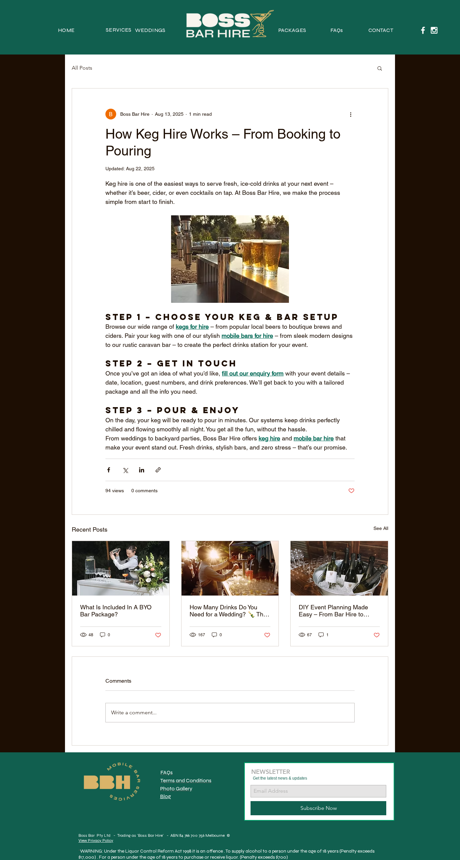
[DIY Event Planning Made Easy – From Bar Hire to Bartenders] (339, 568)
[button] (379, 68)
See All (380, 528)
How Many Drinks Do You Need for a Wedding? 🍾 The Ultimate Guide (228, 611)
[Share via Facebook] (108, 470)
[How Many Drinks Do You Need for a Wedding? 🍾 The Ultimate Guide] (230, 568)
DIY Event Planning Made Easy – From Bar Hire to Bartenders (333, 611)
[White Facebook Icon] (423, 30)
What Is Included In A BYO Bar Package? (116, 611)
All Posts (82, 68)
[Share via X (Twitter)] (125, 470)
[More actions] (351, 114)
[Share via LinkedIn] (141, 470)
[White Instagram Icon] (434, 30)
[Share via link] (158, 470)
